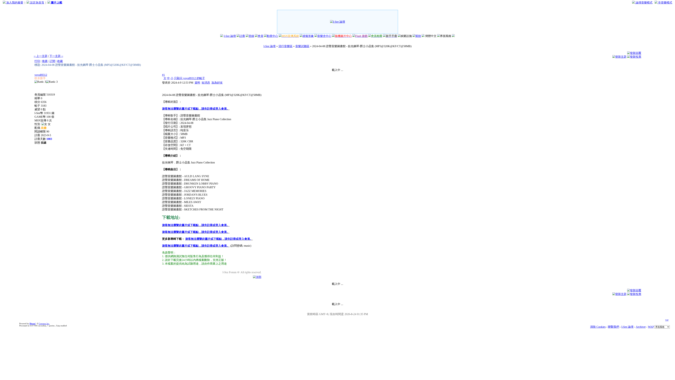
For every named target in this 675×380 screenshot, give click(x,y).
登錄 (251, 35)
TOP (666, 320)
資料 (197, 82)
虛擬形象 (308, 35)
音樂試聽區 (302, 46)
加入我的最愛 (14, 2)
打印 (37, 61)
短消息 (206, 82)
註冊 (242, 35)
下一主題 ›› (56, 56)
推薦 (45, 61)
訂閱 (52, 61)
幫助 (418, 35)
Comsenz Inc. (44, 323)
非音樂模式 (664, 2)
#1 (163, 74)
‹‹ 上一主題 (40, 56)
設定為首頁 (36, 2)
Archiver (641, 326)
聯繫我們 (613, 326)
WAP (651, 326)
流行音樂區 (285, 46)
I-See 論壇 (230, 35)
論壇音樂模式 (643, 2)
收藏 (60, 61)
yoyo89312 (40, 74)
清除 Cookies (598, 326)
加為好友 (217, 82)
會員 (260, 35)
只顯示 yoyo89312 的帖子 (189, 78)
